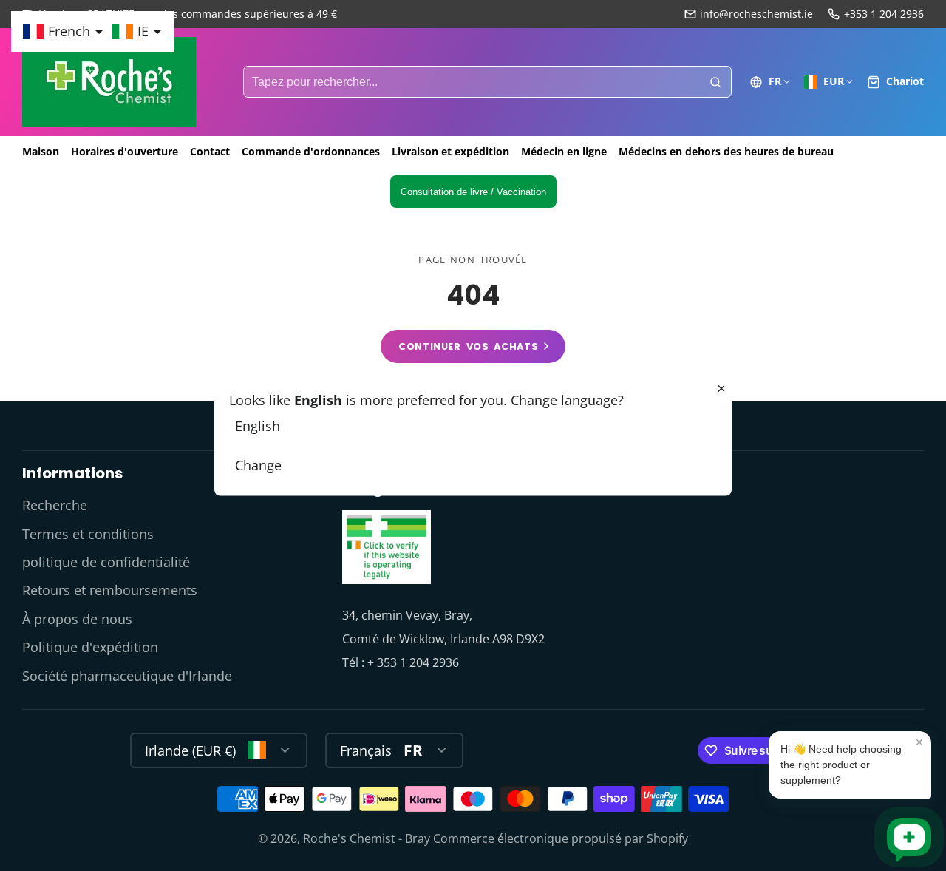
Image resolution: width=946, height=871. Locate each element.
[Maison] (109, 82)
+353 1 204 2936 (884, 14)
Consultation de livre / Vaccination (473, 191)
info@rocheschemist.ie (756, 14)
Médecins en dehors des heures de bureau (726, 151)
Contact (210, 151)
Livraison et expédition (450, 151)
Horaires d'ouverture (124, 151)
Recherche (54, 505)
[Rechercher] (715, 82)
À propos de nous (77, 619)
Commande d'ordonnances (311, 151)
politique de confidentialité (106, 562)
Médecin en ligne (564, 151)
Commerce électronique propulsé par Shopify (560, 838)
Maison (40, 151)
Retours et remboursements (109, 590)
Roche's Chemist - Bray (366, 838)
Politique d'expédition (90, 647)
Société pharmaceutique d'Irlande (127, 676)
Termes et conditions (88, 534)
